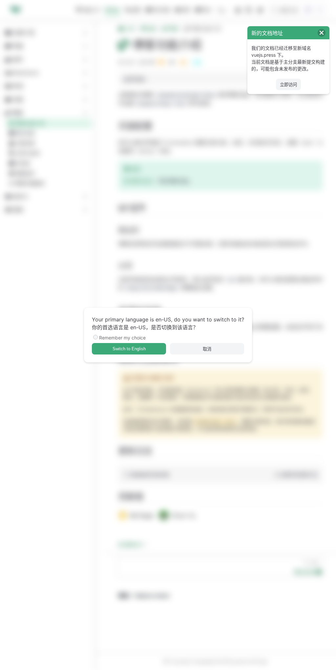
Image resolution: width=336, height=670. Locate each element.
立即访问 (288, 84)
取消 (207, 349)
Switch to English (129, 348)
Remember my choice (122, 337)
